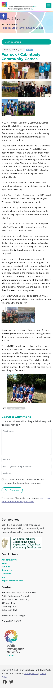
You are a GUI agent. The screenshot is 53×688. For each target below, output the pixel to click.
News (13, 24)
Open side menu (13, 41)
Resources (7, 570)
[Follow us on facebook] (5, 682)
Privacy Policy (31, 673)
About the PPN (9, 559)
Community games (16, 408)
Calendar (6, 573)
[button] (3, 16)
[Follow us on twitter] (11, 682)
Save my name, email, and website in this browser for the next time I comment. (24, 481)
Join (4, 577)
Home (5, 24)
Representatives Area (12, 580)
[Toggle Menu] (48, 5)
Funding (6, 566)
